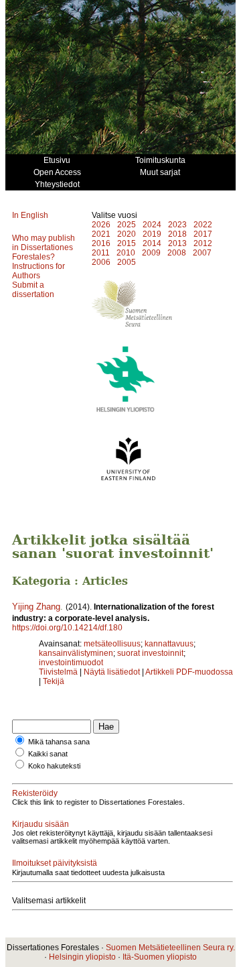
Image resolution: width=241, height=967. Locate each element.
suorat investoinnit (150, 653)
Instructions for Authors (38, 271)
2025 (126, 224)
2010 (125, 253)
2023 (177, 224)
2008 (176, 253)
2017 (202, 234)
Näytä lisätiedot (113, 672)
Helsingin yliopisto (82, 957)
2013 (177, 243)
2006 (101, 262)
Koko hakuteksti (54, 766)
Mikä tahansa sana (59, 742)
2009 (151, 253)
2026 (101, 224)
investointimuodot (71, 662)
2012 (202, 243)
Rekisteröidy (35, 793)
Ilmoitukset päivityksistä (54, 863)
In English (30, 215)
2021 (101, 234)
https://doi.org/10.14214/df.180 (67, 627)
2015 (126, 243)
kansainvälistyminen (76, 653)
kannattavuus (169, 643)
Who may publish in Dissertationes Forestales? (43, 247)
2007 (202, 253)
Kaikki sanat (48, 754)
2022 (202, 224)
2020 (126, 234)
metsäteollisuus (112, 643)
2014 (152, 243)
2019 (152, 234)
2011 (101, 253)
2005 (126, 262)
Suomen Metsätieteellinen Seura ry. (170, 947)
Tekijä (53, 681)
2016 (101, 243)
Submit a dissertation (33, 289)
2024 (152, 224)
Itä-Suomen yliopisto (160, 957)
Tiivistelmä (58, 672)
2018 (177, 234)
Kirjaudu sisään (40, 824)
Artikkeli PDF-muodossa (189, 672)
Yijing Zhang (36, 607)
